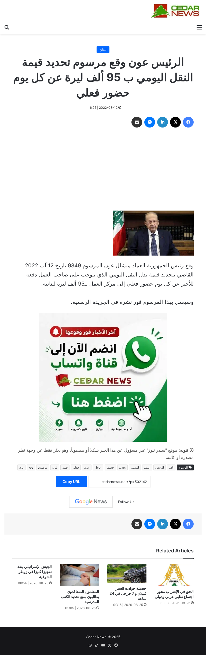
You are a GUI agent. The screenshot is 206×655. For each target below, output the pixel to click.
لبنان (103, 49)
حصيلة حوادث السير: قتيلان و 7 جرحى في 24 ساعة (127, 593)
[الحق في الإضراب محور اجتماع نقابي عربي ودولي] (174, 575)
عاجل (98, 467)
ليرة (54, 467)
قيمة (65, 467)
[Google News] (91, 502)
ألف (171, 467)
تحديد (122, 467)
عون (87, 467)
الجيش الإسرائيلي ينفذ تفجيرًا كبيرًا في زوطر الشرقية (34, 571)
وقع (31, 467)
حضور (110, 467)
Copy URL (71, 481)
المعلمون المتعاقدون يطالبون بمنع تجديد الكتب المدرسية (80, 596)
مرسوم (42, 467)
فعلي (76, 467)
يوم (21, 467)
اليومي (135, 467)
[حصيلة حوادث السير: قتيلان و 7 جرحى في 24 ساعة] (126, 573)
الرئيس (159, 467)
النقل (147, 467)
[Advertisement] (103, 170)
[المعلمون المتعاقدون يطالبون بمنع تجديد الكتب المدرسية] (79, 575)
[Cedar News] (176, 11)
